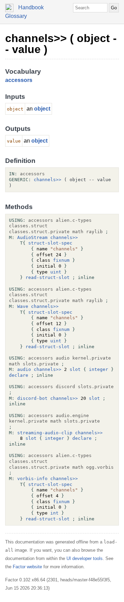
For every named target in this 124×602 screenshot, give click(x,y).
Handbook (31, 7)
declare (18, 375)
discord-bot (32, 398)
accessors (18, 80)
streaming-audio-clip (44, 432)
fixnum (61, 260)
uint (55, 271)
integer (98, 369)
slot (75, 369)
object (42, 109)
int (54, 513)
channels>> (47, 179)
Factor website (27, 566)
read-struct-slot (47, 277)
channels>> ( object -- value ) (61, 43)
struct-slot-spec (50, 243)
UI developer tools (84, 558)
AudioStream (32, 237)
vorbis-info (32, 478)
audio (24, 369)
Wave (22, 306)
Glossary (16, 16)
